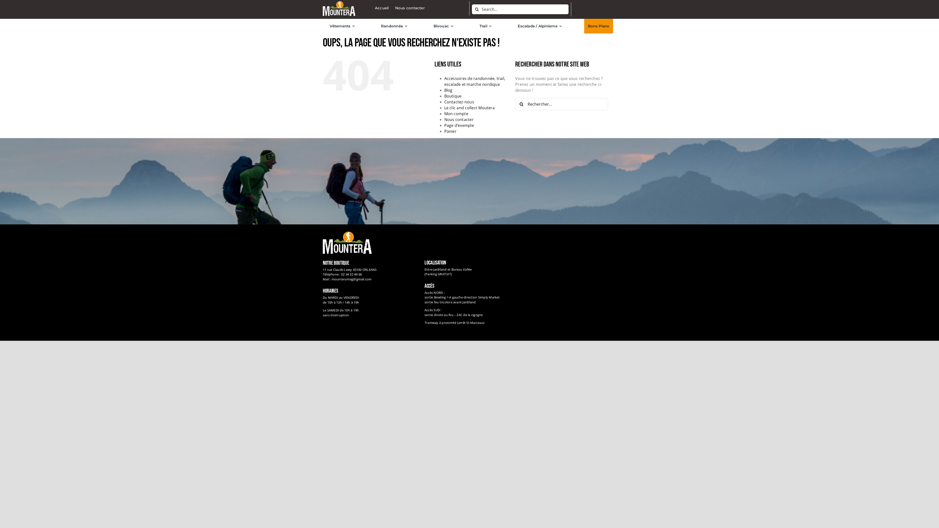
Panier (450, 131)
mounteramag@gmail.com (352, 279)
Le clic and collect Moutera (469, 107)
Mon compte (456, 113)
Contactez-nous (459, 102)
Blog (448, 90)
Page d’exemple (459, 125)
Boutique (453, 96)
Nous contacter (459, 119)
